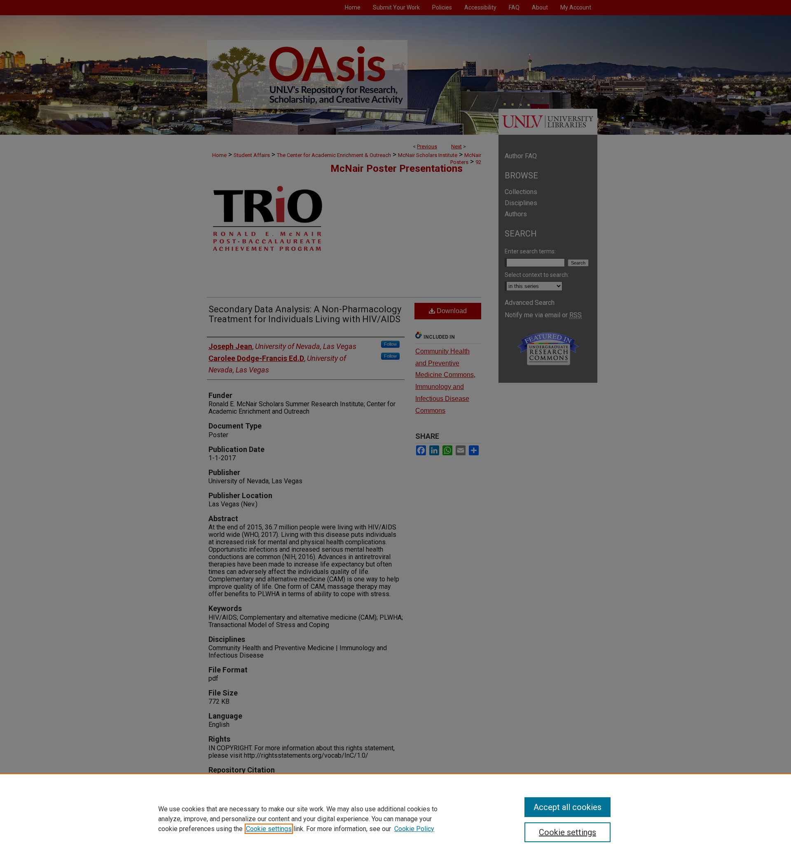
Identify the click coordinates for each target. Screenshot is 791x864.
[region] (395, 818)
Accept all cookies (567, 807)
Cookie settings (269, 829)
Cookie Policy (414, 829)
